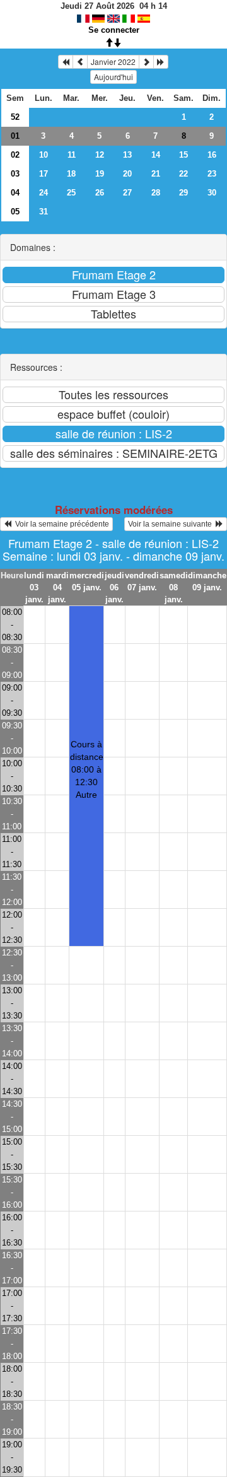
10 (43, 155)
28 (155, 192)
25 (71, 192)
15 (183, 155)
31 (43, 211)
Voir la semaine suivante (172, 524)
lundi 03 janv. (34, 587)
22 (183, 173)
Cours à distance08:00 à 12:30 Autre (86, 769)
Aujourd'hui (113, 76)
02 (15, 155)
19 (99, 173)
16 (211, 155)
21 (155, 173)
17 (43, 173)
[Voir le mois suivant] (146, 62)
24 (43, 192)
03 (15, 173)
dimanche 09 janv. (207, 581)
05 (15, 211)
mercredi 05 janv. (86, 581)
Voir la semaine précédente (60, 524)
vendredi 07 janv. (142, 581)
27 (127, 192)
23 (211, 173)
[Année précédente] (65, 62)
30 (211, 192)
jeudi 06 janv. (114, 587)
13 (127, 155)
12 (99, 155)
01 (15, 136)
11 (71, 155)
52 (15, 117)
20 (127, 173)
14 (155, 155)
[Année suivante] (160, 62)
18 (71, 173)
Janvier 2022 (113, 61)
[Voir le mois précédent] (80, 62)
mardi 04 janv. (57, 587)
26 (99, 192)
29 (183, 192)
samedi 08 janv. (174, 587)
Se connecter (113, 30)
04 (15, 192)
